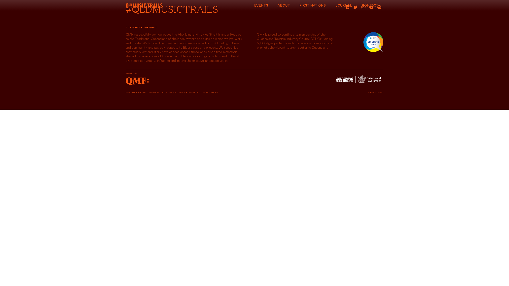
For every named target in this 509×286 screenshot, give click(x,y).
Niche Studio (375, 93)
